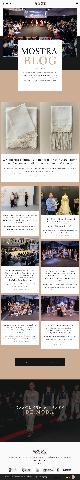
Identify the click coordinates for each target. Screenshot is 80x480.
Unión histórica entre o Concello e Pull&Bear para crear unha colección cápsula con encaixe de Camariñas (20, 219)
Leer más (18, 174)
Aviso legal (15, 457)
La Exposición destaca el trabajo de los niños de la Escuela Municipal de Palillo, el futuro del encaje (20, 328)
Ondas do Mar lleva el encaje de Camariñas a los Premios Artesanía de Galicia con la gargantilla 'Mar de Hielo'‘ (60, 222)
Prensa (48, 176)
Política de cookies (34, 457)
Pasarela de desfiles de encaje (40, 415)
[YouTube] (10, 3)
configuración (57, 478)
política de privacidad (59, 457)
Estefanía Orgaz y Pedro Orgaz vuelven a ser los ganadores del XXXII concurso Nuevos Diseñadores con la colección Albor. (60, 276)
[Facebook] (7, 3)
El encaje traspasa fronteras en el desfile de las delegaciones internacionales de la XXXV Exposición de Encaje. (60, 329)
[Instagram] (3, 3)
